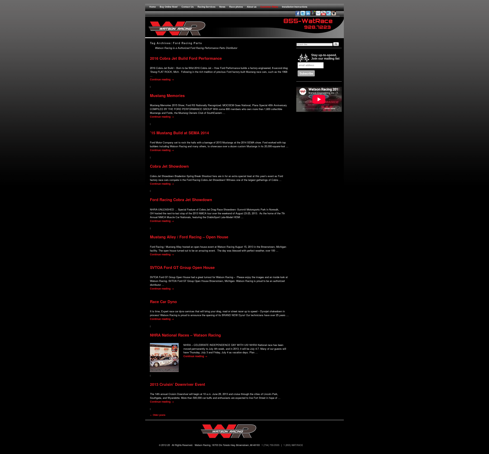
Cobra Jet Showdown (169, 166)
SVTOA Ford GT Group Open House (182, 267)
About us (252, 6)
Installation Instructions (294, 6)
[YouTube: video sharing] (323, 13)
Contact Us (187, 6)
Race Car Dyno (163, 301)
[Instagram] (333, 13)
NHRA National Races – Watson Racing (185, 335)
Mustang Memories (167, 95)
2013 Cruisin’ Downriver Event (177, 384)
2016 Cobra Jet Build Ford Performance (186, 58)
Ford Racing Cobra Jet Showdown (181, 199)
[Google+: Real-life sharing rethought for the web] (313, 13)
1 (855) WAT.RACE (293, 445)
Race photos (236, 6)
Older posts (157, 415)
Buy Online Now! (169, 6)
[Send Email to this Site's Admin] (318, 13)
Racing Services (206, 6)
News (222, 6)
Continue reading (162, 79)
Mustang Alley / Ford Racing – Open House (189, 237)
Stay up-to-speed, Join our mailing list (324, 56)
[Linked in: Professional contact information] (308, 13)
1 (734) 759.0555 (271, 445)
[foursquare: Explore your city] (328, 13)
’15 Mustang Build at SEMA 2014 (179, 132)
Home (152, 6)
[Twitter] (302, 13)
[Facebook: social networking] (297, 13)
